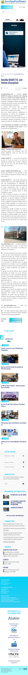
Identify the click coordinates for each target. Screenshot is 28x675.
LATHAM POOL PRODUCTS (17, 507)
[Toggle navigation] (3, 11)
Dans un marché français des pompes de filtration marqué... (12, 368)
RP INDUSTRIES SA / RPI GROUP (18, 495)
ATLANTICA (5, 559)
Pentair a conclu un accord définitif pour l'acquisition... (12, 349)
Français (21, 7)
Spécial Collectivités (5, 591)
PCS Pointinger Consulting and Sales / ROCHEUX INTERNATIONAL (18, 502)
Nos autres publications (5, 583)
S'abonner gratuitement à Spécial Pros (8, 597)
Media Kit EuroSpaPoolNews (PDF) (8, 600)
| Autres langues (18, 89)
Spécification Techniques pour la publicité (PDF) (10, 601)
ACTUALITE (5, 345)
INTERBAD (5, 567)
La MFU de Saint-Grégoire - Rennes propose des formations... (13, 386)
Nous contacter (4, 581)
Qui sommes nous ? (5, 584)
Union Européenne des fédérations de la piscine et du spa (14, 637)
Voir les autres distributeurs (15, 515)
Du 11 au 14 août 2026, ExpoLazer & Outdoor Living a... (13, 405)
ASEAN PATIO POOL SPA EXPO (10, 550)
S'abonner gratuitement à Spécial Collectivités (10, 599)
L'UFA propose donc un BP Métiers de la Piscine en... (13, 424)
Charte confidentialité (4, 672)
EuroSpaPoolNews (4, 589)
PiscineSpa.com (4, 593)
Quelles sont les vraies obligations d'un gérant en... (13, 442)
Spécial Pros (3, 590)
